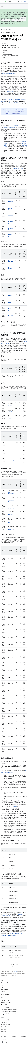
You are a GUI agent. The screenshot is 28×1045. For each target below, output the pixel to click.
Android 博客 (4, 1004)
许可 (19, 1036)
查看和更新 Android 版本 (8, 73)
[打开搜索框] (19, 2)
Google (12, 933)
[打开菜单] (2, 1)
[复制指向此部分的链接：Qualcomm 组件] (13, 468)
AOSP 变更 (16, 23)
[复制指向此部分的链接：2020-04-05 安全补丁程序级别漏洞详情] (9, 335)
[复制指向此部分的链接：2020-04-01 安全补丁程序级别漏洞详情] (7, 160)
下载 (2, 987)
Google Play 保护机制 (9, 127)
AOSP (2, 29)
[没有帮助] (14, 32)
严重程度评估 (9, 91)
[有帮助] (12, 32)
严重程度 (20, 168)
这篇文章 (15, 806)
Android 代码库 (4, 982)
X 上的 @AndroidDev (6, 1002)
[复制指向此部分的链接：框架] (5, 181)
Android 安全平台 (13, 126)
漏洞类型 (15, 168)
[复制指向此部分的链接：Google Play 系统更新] (16, 322)
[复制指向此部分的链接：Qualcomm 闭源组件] (15, 535)
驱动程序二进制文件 (5, 994)
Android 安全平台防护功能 (11, 103)
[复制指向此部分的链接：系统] (5, 275)
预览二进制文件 (4, 989)
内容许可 (15, 971)
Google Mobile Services (6, 1027)
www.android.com (5, 1024)
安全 (10, 29)
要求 (2, 985)
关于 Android (4, 1036)
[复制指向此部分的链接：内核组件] (8, 383)
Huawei (17, 933)
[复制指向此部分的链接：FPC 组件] (8, 424)
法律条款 (14, 1036)
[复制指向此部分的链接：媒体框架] (8, 241)
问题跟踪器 (3, 1031)
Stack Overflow (4, 1029)
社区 (10, 1036)
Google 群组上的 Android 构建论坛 (9, 1011)
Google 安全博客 (5, 1007)
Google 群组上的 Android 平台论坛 (9, 1009)
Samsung (13, 935)
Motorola (3, 935)
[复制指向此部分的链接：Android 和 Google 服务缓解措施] (4, 123)
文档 (2, 6)
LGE (21, 933)
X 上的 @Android (5, 1000)
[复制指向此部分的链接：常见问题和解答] (14, 758)
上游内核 (10, 405)
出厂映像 (3, 992)
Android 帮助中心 (5, 1020)
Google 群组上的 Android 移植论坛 (9, 1014)
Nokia (8, 935)
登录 (25, 1)
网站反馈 (4, 1039)
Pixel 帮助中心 (4, 1022)
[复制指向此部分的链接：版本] (6, 941)
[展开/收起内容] (7, 44)
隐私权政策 (23, 1036)
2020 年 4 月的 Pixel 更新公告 (12, 113)
